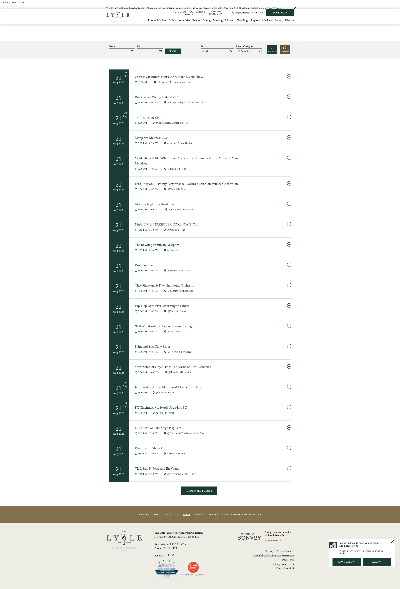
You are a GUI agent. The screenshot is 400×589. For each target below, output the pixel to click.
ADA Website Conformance (267, 555)
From (112, 46)
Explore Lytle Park (261, 20)
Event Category (244, 46)
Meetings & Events (224, 20)
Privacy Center (283, 551)
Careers (212, 514)
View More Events (199, 490)
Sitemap (269, 551)
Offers (172, 20)
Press (186, 514)
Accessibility (288, 555)
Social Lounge (149, 514)
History (289, 20)
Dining (206, 20)
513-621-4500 (170, 548)
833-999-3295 (256, 12)
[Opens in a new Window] (189, 14)
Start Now (272, 540)
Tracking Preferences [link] (12, 2)
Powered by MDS (285, 568)
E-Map (198, 514)
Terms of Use (287, 559)
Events (196, 20)
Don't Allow (346, 561)
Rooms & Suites (157, 20)
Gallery (279, 20)
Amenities (184, 20)
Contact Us (171, 514)
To (138, 46)
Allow (376, 561)
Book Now (280, 12)
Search (204, 46)
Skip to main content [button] (15, 19)
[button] (231, 51)
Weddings (243, 20)
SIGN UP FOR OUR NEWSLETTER (241, 514)
